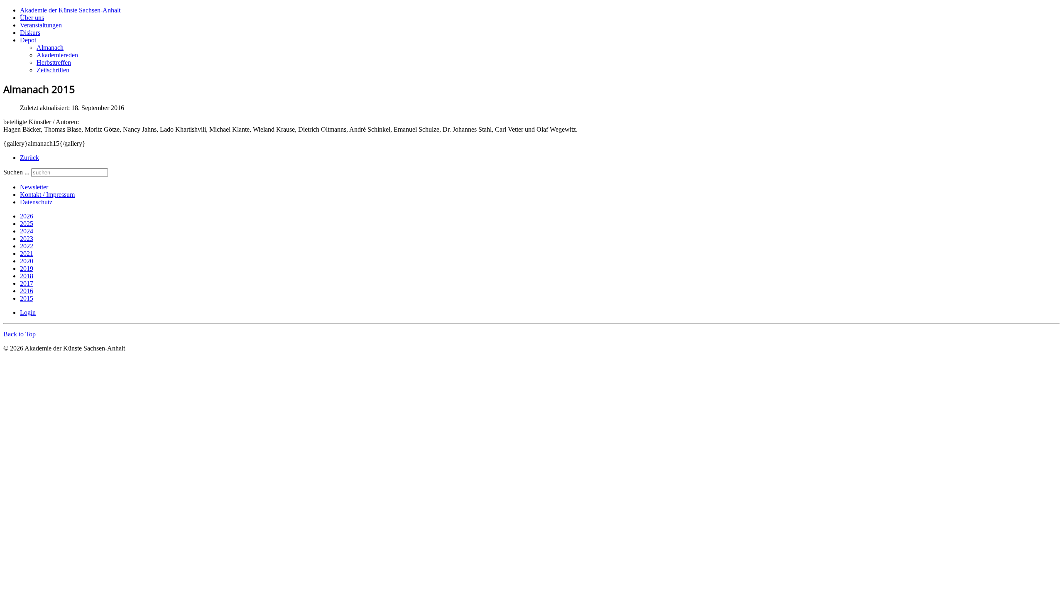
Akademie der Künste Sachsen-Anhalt (70, 10)
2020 (26, 261)
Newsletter (34, 187)
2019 (26, 268)
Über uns (32, 17)
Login (28, 312)
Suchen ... (16, 172)
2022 (26, 246)
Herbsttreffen (54, 62)
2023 (26, 238)
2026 (26, 216)
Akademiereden (57, 55)
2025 (26, 223)
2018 (26, 275)
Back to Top (19, 334)
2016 (26, 290)
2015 (26, 298)
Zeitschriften (53, 70)
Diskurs (30, 32)
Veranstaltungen (41, 25)
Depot (28, 40)
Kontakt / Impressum (47, 194)
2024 (26, 231)
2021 (26, 253)
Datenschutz (36, 202)
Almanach (50, 47)
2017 (26, 283)
